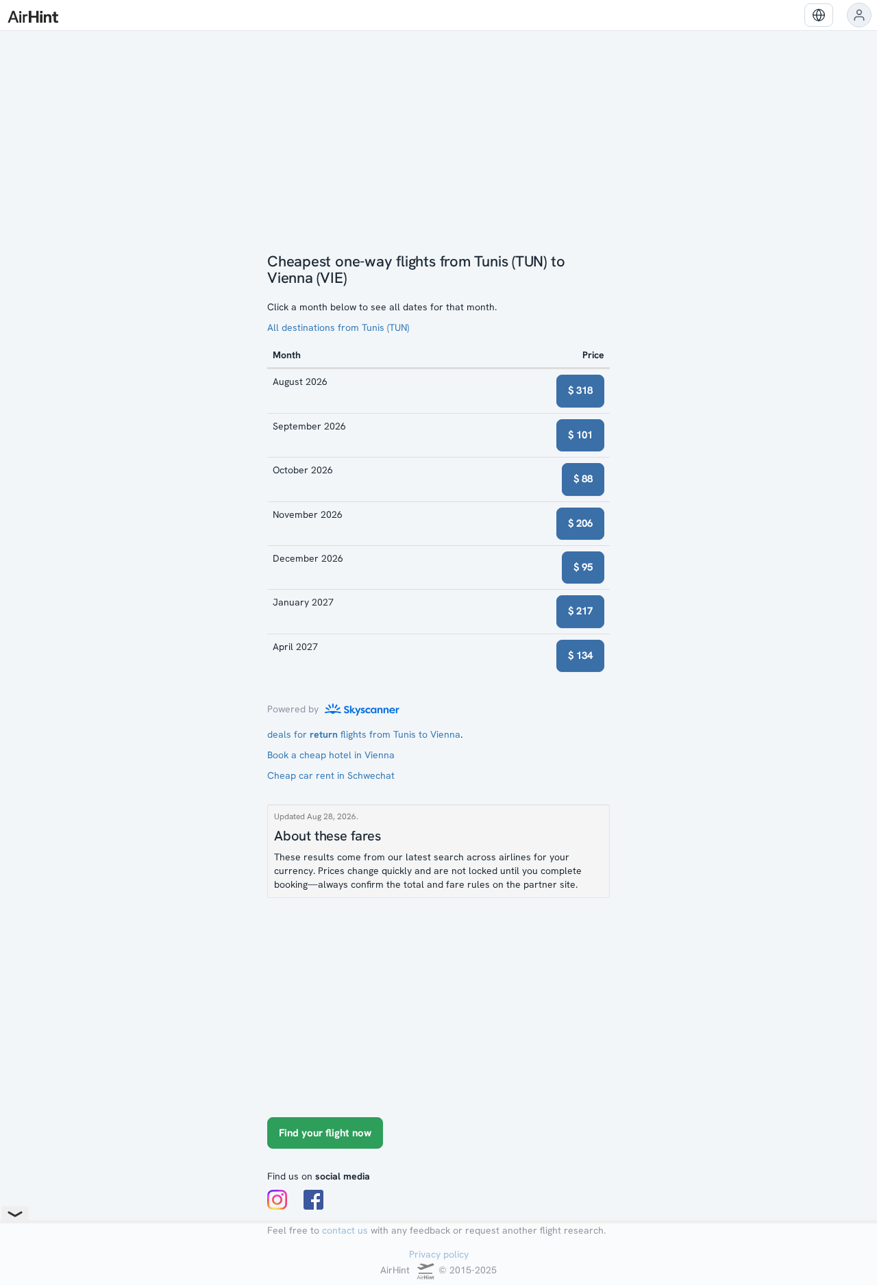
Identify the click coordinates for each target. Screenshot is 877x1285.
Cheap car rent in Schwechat (331, 775)
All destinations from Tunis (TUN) (338, 327)
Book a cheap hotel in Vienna (331, 755)
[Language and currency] (818, 15)
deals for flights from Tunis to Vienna (363, 734)
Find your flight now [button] (325, 1133)
